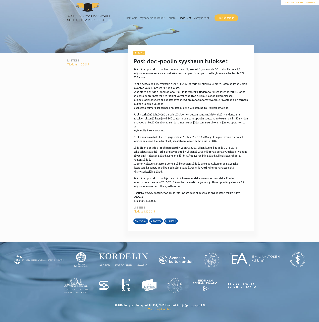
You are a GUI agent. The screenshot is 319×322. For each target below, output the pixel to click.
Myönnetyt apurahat (152, 17)
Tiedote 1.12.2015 (78, 64)
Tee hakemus (226, 17)
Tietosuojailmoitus (159, 309)
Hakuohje (131, 17)
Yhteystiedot (201, 17)
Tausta (171, 17)
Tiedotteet (184, 17)
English (289, 2)
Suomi (299, 2)
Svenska (310, 2)
